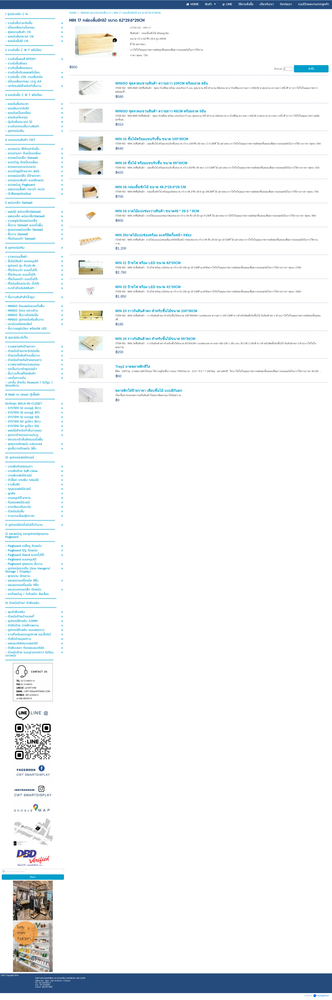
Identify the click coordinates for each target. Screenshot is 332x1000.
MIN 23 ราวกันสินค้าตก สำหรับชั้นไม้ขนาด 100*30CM (156, 311)
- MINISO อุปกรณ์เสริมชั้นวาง (95, 12)
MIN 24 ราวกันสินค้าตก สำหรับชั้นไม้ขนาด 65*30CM (155, 339)
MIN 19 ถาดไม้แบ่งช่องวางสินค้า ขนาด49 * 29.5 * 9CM (157, 211)
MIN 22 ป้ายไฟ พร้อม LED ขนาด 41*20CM (148, 287)
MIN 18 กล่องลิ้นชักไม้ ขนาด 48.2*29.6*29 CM (150, 187)
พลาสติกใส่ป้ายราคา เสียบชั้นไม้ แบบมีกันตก (148, 390)
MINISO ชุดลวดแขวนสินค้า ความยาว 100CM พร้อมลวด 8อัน (161, 83)
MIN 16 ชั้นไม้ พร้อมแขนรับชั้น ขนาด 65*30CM (151, 163)
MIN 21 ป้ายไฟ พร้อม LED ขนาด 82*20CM (148, 263)
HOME (72, 12)
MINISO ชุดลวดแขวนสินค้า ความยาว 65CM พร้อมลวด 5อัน (160, 111)
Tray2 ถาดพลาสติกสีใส (132, 366)
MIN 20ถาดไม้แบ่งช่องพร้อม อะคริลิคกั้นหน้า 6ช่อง (153, 235)
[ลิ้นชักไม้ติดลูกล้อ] (97, 41)
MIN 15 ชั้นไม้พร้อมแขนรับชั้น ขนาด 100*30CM (151, 139)
